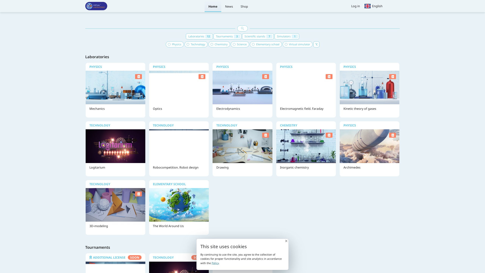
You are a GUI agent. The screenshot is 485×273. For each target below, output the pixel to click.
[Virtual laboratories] (96, 6)
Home (212, 6)
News (229, 6)
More (115, 100)
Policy (215, 263)
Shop (244, 6)
